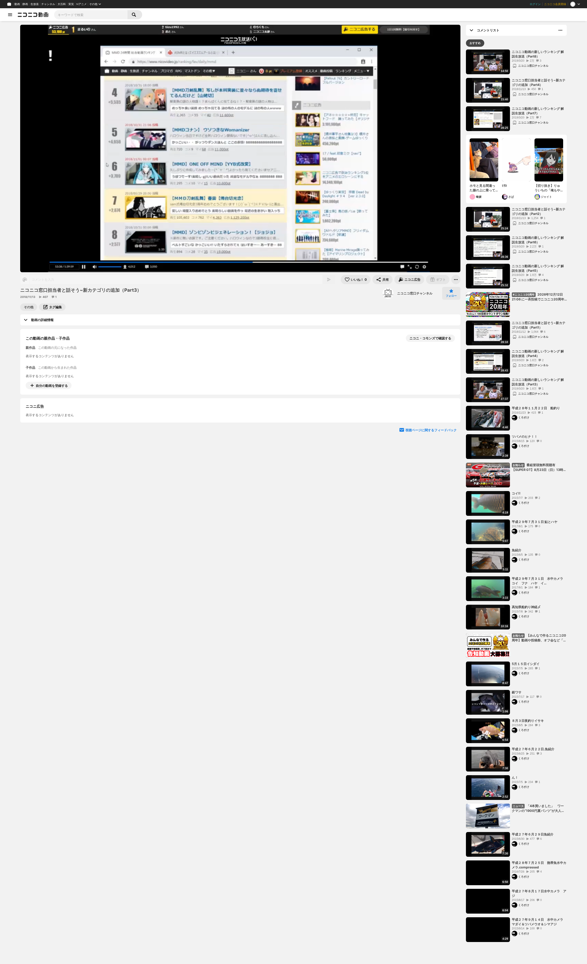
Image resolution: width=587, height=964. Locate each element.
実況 (71, 4)
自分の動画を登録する (52, 385)
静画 (25, 4)
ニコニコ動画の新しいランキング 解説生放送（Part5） (538, 268)
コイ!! (516, 493)
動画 (17, 4)
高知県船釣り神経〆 (526, 607)
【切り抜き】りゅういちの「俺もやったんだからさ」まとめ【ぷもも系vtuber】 (547, 188)
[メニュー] (455, 279)
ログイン (535, 4)
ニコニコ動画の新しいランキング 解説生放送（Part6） (538, 240)
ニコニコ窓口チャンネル (414, 293)
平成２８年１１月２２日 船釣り (536, 408)
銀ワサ (516, 692)
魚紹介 (516, 550)
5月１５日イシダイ (526, 664)
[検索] (134, 14)
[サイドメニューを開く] (10, 14)
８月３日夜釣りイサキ (528, 720)
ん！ (515, 777)
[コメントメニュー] (560, 30)
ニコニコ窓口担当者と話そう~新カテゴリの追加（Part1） (538, 325)
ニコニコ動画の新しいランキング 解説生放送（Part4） (538, 353)
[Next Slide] (451, 428)
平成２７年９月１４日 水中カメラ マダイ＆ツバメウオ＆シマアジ (537, 921)
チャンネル (48, 4)
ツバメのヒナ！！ (524, 436)
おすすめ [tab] (475, 43)
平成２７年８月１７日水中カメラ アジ (539, 893)
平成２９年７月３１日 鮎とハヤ (534, 522)
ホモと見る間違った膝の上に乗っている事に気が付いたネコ (482, 188)
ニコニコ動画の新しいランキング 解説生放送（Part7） (538, 111)
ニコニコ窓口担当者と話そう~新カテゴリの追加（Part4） (538, 82)
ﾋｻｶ (504, 185)
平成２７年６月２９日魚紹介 (533, 834)
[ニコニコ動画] (33, 14)
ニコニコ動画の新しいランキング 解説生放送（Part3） (538, 382)
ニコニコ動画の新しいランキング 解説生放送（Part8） (538, 54)
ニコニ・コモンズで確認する (430, 338)
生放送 (34, 4)
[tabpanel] (516, 495)
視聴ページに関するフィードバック (431, 472)
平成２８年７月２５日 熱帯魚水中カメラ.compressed (539, 865)
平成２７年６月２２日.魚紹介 (533, 749)
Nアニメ (81, 4)
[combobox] (90, 14)
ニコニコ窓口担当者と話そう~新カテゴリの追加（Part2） (538, 211)
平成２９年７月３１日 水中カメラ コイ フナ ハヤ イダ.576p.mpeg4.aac (539, 581)
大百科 (62, 4)
